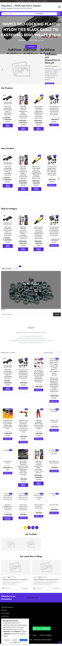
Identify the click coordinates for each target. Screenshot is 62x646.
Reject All (15, 640)
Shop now (31, 294)
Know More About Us (20, 1)
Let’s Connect (36, 1)
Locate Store (44, 1)
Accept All (23, 640)
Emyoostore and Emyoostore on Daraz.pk (11, 538)
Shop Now (31, 47)
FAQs (34, 635)
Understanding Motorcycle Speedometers (31, 538)
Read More (49, 84)
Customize (7, 640)
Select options (7, 125)
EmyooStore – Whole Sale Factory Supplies (21, 5)
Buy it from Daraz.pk (7, 518)
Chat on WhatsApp (43, 628)
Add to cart (54, 125)
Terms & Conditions (45, 635)
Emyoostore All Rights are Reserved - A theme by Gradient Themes (31, 640)
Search (3, 310)
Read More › (25, 588)
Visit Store (29, 1)
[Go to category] (20, 266)
